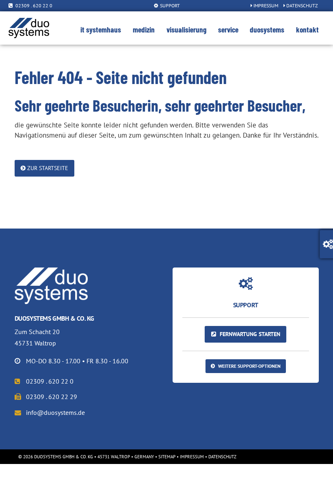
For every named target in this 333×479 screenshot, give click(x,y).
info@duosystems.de (54, 412)
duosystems (267, 29)
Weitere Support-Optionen (249, 366)
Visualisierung (186, 29)
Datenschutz (301, 5)
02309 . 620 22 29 (50, 397)
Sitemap (166, 457)
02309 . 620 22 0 (33, 5)
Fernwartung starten (249, 334)
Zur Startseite (47, 168)
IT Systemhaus (100, 29)
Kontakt (307, 29)
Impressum (265, 5)
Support (169, 5)
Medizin (144, 29)
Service (228, 29)
